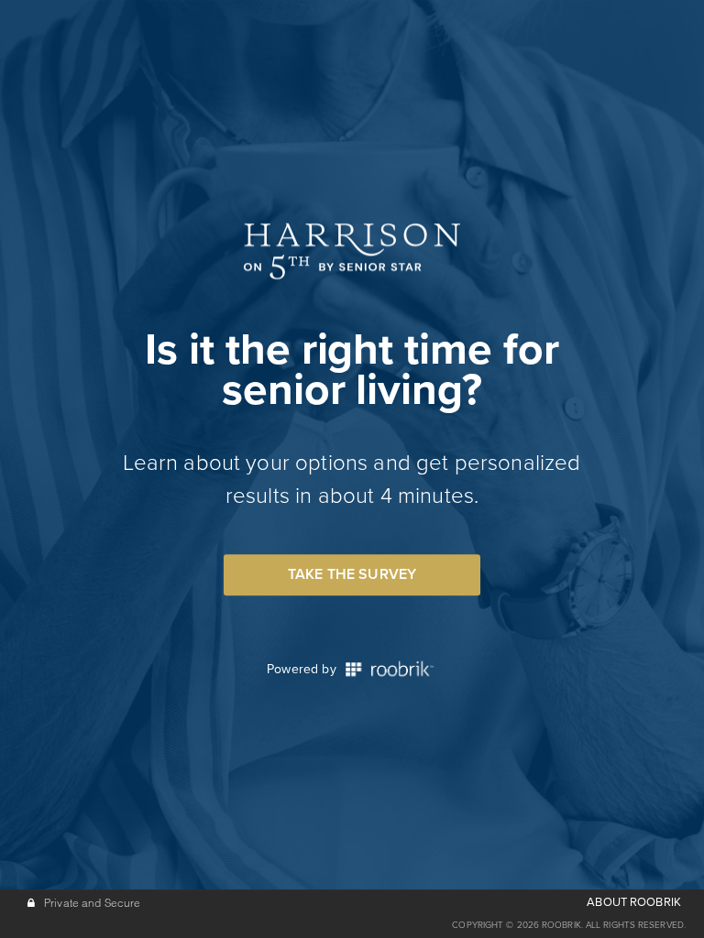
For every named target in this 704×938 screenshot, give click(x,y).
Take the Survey (352, 574)
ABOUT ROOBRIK (634, 902)
